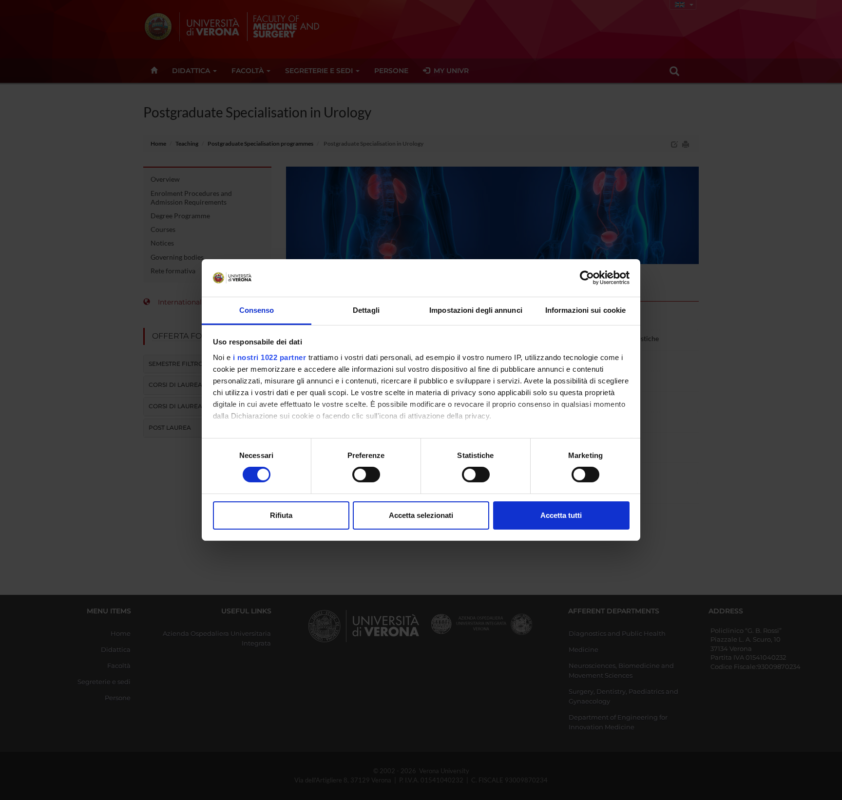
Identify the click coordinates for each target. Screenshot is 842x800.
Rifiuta (281, 515)
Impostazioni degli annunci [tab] (475, 310)
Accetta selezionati (421, 515)
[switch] (366, 474)
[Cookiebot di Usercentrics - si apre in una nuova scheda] (587, 277)
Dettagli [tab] (366, 310)
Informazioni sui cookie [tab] (585, 310)
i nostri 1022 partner (269, 357)
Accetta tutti (561, 515)
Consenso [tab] (256, 310)
